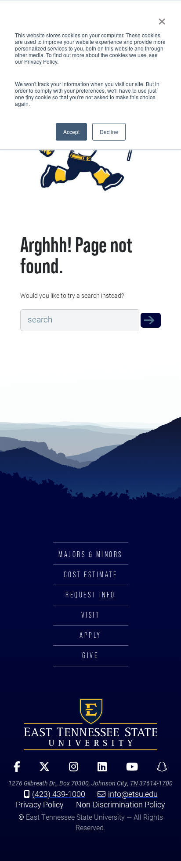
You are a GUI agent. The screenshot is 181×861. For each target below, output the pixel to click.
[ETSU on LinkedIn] (99, 769)
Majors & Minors (90, 554)
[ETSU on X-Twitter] (41, 769)
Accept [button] (71, 131)
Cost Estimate (91, 574)
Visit (90, 615)
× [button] (162, 18)
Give (90, 655)
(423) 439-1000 (58, 794)
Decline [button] (109, 131)
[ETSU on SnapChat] (159, 769)
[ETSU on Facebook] (14, 769)
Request (90, 594)
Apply (90, 635)
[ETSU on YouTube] (129, 769)
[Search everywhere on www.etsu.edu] (151, 320)
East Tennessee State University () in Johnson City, (90, 724)
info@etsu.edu (133, 794)
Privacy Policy (40, 804)
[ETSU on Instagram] (70, 769)
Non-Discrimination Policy (120, 804)
